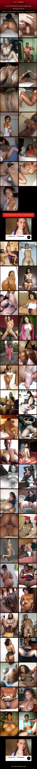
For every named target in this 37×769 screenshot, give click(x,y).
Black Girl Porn (25, 6)
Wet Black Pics (18, 9)
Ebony (18, 2)
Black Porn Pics (12, 6)
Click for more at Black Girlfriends (18, 215)
